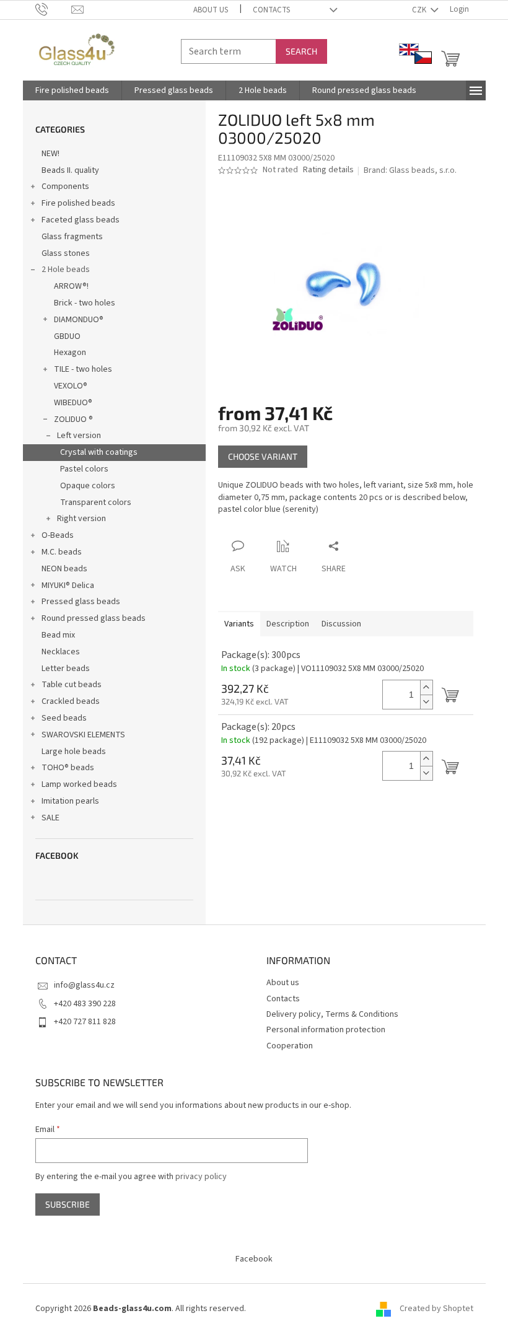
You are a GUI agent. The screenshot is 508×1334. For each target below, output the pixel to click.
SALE (50, 818)
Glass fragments (72, 236)
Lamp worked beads (79, 784)
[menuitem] (72, 90)
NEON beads (64, 569)
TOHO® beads (68, 767)
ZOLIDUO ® (73, 419)
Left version (79, 435)
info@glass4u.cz (84, 985)
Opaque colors (87, 486)
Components (65, 186)
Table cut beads (72, 684)
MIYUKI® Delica (68, 585)
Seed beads (64, 718)
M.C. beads (62, 552)
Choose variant (262, 456)
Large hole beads (74, 751)
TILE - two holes (83, 369)
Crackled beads (71, 701)
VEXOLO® (70, 386)
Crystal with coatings (99, 452)
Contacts (271, 9)
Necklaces (61, 652)
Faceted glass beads (81, 220)
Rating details (328, 170)
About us (210, 9)
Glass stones (66, 253)
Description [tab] (287, 624)
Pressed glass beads (81, 601)
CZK (420, 9)
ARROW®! (71, 286)
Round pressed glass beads (94, 618)
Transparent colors (95, 502)
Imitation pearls (70, 801)
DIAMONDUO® (78, 320)
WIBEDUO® (73, 403)
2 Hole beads (66, 269)
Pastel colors (84, 469)
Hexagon (70, 352)
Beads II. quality (70, 170)
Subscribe (67, 1204)
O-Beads (58, 535)
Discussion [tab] (341, 624)
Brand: (410, 170)
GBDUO (67, 336)
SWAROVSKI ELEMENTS (83, 735)
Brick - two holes (84, 303)
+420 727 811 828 (85, 1022)
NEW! (50, 153)
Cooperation (289, 1046)
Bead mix (58, 635)
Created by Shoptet (436, 1308)
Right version (81, 518)
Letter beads (66, 668)
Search (301, 51)
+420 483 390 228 (85, 1004)
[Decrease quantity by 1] (426, 702)
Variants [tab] (239, 624)
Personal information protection (325, 1030)
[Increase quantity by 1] (426, 687)
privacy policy (201, 1176)
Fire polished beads (78, 203)
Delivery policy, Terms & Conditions (332, 1014)
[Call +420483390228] (53, 9)
